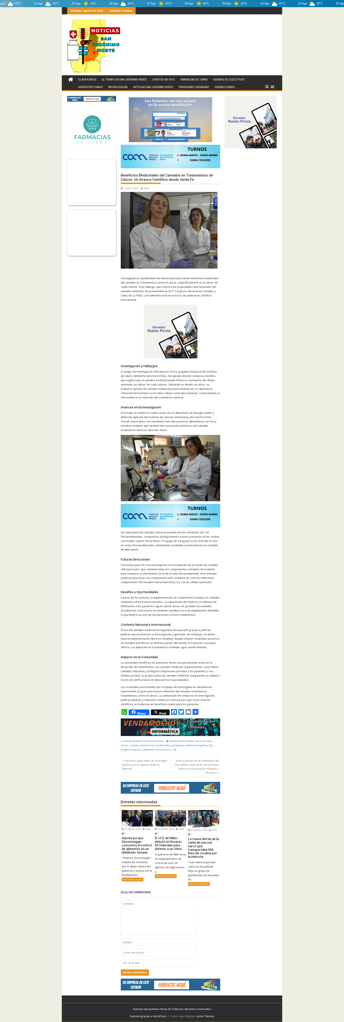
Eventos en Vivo (163, 79)
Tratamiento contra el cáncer (156, 749)
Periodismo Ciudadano (194, 87)
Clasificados (87, 79)
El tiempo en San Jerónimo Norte (124, 79)
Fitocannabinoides (160, 745)
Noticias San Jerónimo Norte (153, 87)
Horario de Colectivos (229, 79)
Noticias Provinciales (153, 741)
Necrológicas (118, 87)
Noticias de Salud (132, 741)
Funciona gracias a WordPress (148, 1016)
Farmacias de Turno (194, 79)
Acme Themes (205, 1016)
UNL (174, 749)
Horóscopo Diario (90, 87)
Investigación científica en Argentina (189, 745)
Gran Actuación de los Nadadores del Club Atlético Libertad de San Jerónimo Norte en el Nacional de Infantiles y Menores (196, 766)
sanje (146, 188)
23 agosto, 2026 (132, 828)
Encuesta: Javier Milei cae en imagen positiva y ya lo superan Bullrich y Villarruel (144, 764)
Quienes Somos (225, 87)
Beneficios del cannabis (181, 741)
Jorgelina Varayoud (130, 749)
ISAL (211, 745)
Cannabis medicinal (139, 745)
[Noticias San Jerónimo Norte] (70, 79)
